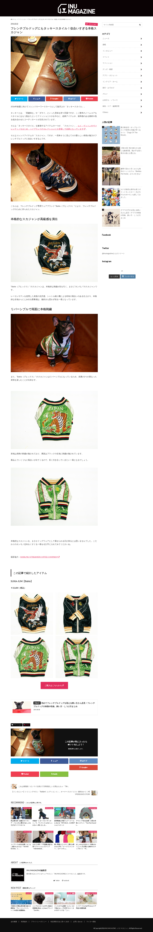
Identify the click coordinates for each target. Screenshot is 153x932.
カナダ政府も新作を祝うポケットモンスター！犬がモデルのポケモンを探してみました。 (131, 193)
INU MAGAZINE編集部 (36, 870)
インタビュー (108, 51)
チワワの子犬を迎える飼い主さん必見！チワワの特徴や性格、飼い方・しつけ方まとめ (131, 214)
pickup (27, 725)
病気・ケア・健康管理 (111, 106)
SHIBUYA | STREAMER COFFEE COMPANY (39, 557)
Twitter (57, 880)
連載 (104, 45)
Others (105, 112)
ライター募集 (91, 922)
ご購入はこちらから (53, 685)
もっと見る (114, 276)
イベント (106, 57)
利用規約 (24, 922)
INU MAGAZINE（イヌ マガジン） (116, 928)
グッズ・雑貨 (108, 69)
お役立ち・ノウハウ (110, 100)
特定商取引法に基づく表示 (60, 922)
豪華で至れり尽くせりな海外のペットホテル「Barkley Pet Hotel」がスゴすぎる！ (131, 171)
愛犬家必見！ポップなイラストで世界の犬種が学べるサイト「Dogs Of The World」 (131, 131)
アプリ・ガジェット (110, 75)
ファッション (22, 19)
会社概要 (14, 922)
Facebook (66, 880)
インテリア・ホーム (110, 82)
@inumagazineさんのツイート (113, 253)
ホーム (14, 19)
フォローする (129, 276)
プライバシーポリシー (39, 922)
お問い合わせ (77, 922)
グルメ (105, 94)
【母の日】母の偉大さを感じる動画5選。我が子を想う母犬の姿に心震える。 (131, 150)
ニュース (106, 38)
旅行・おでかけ (108, 88)
